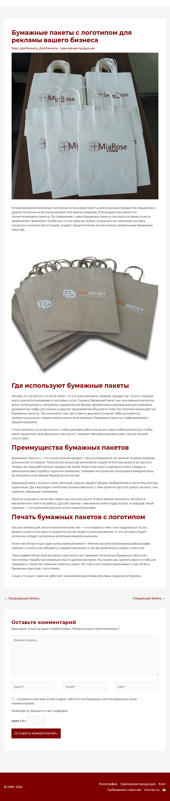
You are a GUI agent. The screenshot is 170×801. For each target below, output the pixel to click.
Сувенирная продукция (137, 784)
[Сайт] (137, 687)
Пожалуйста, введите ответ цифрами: (39, 711)
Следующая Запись (149, 598)
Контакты (151, 789)
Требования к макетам (124, 789)
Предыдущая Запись (22, 598)
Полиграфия (108, 784)
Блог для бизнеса (25, 48)
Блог (162, 784)
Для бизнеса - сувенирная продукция (67, 48)
